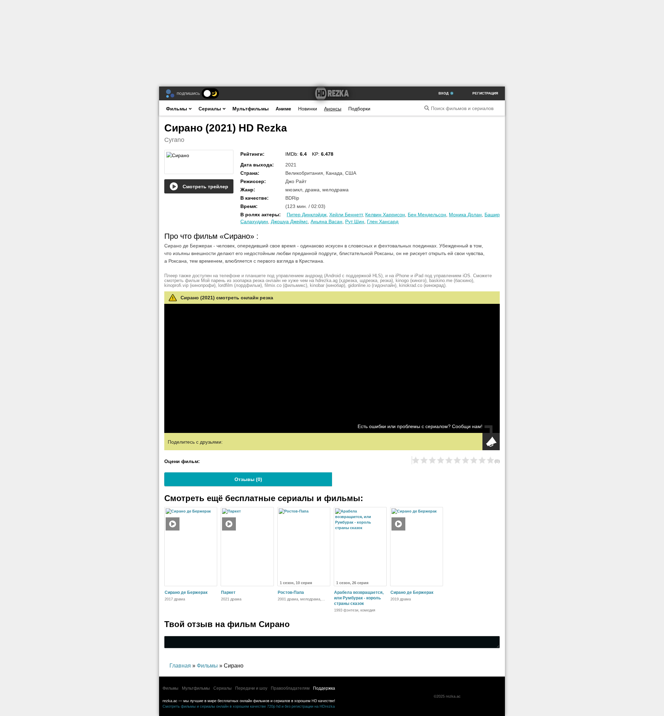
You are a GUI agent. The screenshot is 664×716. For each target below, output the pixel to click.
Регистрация (485, 93)
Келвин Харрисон (385, 214)
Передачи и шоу (251, 688)
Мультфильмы (250, 108)
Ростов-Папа (291, 592)
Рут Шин (354, 221)
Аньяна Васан (326, 221)
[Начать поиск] (427, 108)
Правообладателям (290, 688)
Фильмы (176, 108)
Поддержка (324, 688)
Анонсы (332, 108)
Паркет (228, 592)
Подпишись (188, 94)
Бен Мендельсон (427, 214)
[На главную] (332, 93)
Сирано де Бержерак (186, 592)
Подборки (359, 108)
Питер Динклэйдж (306, 214)
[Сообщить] (491, 441)
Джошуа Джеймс (289, 221)
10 (490, 460)
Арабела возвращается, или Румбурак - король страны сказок (359, 598)
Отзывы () (248, 479)
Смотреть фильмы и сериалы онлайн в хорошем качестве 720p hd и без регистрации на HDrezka (249, 706)
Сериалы (210, 108)
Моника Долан (465, 214)
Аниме (283, 108)
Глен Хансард (382, 221)
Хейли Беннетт (345, 214)
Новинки (307, 108)
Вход (444, 93)
